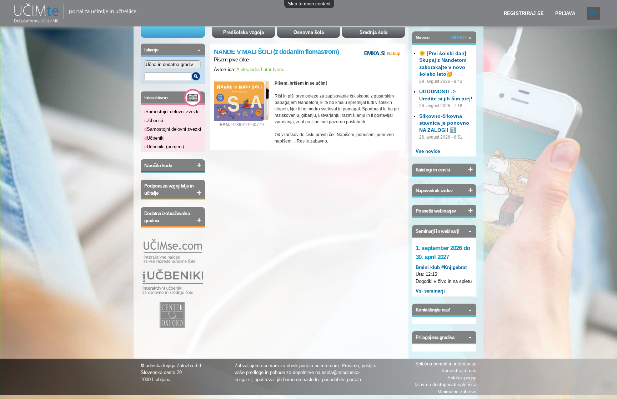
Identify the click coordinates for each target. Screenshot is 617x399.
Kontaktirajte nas (458, 370)
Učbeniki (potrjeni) (164, 146)
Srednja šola (373, 32)
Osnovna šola (309, 32)
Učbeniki (153, 120)
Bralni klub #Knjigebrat (441, 267)
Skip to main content (309, 3)
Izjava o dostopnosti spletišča (445, 384)
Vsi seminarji (430, 291)
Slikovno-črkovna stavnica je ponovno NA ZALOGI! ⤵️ (444, 123)
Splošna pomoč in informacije (445, 363)
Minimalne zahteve (456, 391)
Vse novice (428, 151)
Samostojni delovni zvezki (172, 111)
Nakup (393, 53)
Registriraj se (524, 13)
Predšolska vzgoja (243, 32)
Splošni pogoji (461, 377)
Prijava (565, 13)
